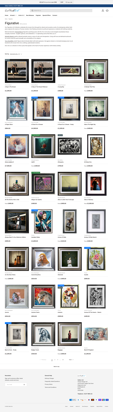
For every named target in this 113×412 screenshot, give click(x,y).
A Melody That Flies (89, 87)
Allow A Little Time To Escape (66, 199)
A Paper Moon (9, 124)
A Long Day (61, 87)
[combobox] (61, 10)
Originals (38, 15)
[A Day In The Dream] (17, 71)
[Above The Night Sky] (96, 109)
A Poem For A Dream (37, 124)
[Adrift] (43, 146)
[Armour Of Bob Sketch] (96, 221)
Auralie (86, 274)
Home (6, 15)
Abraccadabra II (9, 162)
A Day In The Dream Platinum (39, 87)
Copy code (69, 2)
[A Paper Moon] (17, 109)
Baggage (60, 350)
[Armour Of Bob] (70, 221)
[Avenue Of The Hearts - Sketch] (96, 297)
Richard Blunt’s (19, 32)
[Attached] (70, 259)
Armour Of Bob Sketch (90, 237)
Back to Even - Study (10, 350)
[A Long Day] (70, 71)
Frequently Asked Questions (52, 381)
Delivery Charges (49, 378)
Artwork (12, 15)
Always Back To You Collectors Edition (15, 237)
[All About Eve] (96, 146)
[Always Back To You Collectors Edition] (17, 221)
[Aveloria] (70, 297)
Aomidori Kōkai (35, 237)
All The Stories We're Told (12, 199)
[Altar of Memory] (96, 184)
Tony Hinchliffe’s (9, 41)
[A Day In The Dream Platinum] (43, 71)
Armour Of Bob (62, 237)
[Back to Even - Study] (17, 334)
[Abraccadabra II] (17, 146)
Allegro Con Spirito (36, 199)
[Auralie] (96, 259)
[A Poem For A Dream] (43, 109)
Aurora (7, 312)
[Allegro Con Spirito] (43, 184)
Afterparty (60, 162)
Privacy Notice (48, 384)
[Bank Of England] (96, 334)
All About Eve (88, 162)
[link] (43, 360)
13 (63, 359)
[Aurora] (17, 297)
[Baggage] (70, 334)
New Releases (30, 15)
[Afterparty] (70, 146)
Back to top (56, 366)
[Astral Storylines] (43, 259)
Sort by (7, 54)
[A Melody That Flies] (96, 71)
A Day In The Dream (10, 87)
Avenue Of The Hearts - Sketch (92, 312)
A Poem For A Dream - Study (66, 124)
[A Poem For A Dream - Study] (70, 109)
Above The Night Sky (90, 124)
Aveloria (60, 312)
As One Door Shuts (10, 274)
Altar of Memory (88, 199)
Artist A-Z (21, 15)
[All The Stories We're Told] (17, 184)
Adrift (33, 162)
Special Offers (47, 15)
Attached (60, 274)
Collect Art (10, 406)
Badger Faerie (35, 350)
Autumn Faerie (35, 312)
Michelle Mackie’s (9, 36)
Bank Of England (88, 350)
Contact (55, 15)
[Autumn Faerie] (43, 297)
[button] (107, 10)
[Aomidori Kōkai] (43, 221)
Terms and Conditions (50, 387)
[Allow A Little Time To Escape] (70, 184)
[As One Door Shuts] (17, 259)
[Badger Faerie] (43, 334)
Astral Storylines (36, 274)
